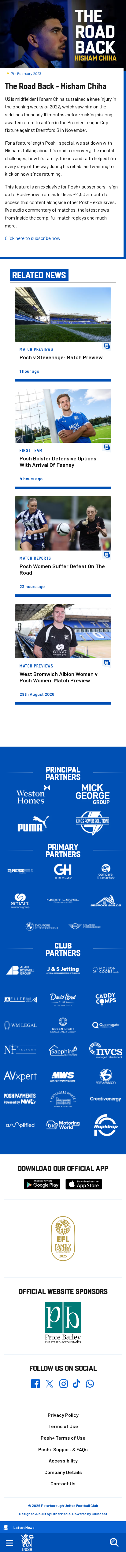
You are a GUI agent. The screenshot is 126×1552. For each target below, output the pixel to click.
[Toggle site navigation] (9, 1542)
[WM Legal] (20, 1025)
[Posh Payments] (20, 1099)
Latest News (24, 1527)
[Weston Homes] (33, 794)
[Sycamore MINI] (84, 926)
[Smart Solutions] (20, 901)
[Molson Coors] (105, 970)
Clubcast (99, 1514)
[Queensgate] (105, 1025)
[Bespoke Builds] (105, 901)
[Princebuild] (20, 871)
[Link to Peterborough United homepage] (29, 1542)
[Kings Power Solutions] (92, 823)
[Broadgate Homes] (63, 1099)
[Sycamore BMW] (41, 926)
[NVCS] (105, 1050)
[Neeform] (20, 1050)
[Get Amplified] (20, 1125)
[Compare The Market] (105, 871)
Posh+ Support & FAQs (63, 1449)
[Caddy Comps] (105, 999)
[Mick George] (92, 794)
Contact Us (63, 1483)
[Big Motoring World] (63, 1125)
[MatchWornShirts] (63, 1077)
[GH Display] (63, 871)
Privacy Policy (63, 1415)
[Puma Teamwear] (33, 823)
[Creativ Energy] (105, 1099)
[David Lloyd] (63, 999)
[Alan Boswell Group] (20, 970)
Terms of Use (63, 1426)
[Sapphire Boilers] (63, 1050)
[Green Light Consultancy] (63, 1025)
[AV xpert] (20, 1076)
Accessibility (63, 1460)
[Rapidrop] (105, 1125)
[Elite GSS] (20, 999)
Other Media (61, 1514)
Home (5, 1527)
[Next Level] (63, 901)
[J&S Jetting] (63, 970)
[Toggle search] (114, 1542)
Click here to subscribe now (33, 238)
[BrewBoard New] (105, 1077)
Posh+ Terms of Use (63, 1438)
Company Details (63, 1472)
